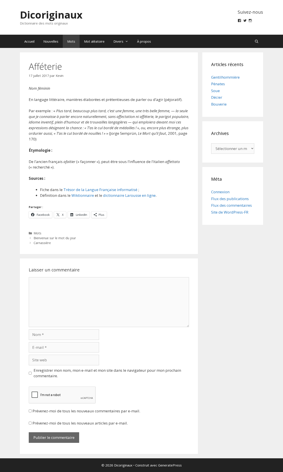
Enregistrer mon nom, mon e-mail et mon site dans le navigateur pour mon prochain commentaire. (107, 373)
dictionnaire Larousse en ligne (129, 195)
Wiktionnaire (82, 195)
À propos (144, 41)
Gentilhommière (225, 77)
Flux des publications (230, 198)
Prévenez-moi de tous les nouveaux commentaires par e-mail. (86, 410)
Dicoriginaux (51, 14)
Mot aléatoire (94, 41)
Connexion (220, 191)
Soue (215, 90)
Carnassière (42, 243)
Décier (216, 97)
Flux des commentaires (231, 205)
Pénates (218, 83)
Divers (118, 41)
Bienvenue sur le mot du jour (55, 238)
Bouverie (219, 104)
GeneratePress (170, 465)
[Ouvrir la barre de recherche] (256, 41)
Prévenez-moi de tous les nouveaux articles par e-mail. (80, 423)
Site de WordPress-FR (229, 212)
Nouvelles (50, 41)
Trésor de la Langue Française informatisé (100, 189)
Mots (71, 41)
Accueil (29, 41)
